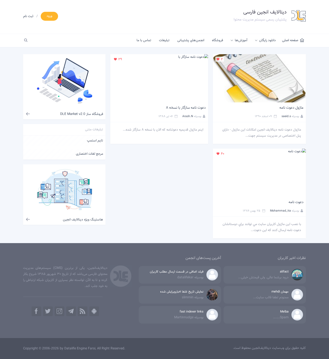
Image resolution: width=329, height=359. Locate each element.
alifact (284, 271)
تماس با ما (144, 40)
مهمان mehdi (280, 291)
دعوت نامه (296, 202)
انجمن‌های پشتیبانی (190, 40)
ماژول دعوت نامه (291, 108)
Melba (284, 311)
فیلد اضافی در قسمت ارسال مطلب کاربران (177, 271)
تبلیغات (164, 40)
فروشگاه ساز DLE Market (81, 114)
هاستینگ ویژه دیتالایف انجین (83, 219)
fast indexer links (192, 311)
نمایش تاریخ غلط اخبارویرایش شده (182, 291)
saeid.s (286, 116)
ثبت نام (28, 16)
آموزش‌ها (241, 40)
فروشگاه (217, 40)
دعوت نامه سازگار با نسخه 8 (186, 108)
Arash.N (187, 116)
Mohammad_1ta (280, 211)
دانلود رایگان (267, 40)
